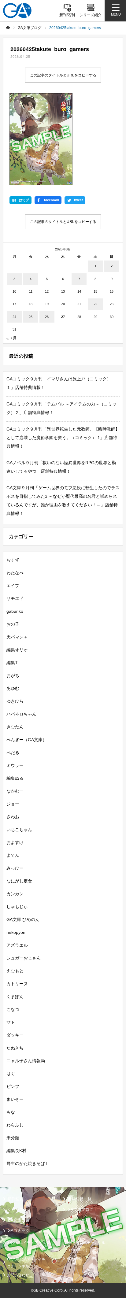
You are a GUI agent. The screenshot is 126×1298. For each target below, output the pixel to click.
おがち (12, 675)
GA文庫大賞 (18, 1220)
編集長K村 (16, 1150)
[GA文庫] (17, 10)
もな (10, 1112)
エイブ (12, 585)
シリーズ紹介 (19, 1209)
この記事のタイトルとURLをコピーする (63, 75)
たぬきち (15, 1047)
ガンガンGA (78, 1230)
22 (95, 304)
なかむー (15, 791)
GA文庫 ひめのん (22, 919)
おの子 (12, 624)
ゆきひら (15, 701)
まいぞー (15, 1099)
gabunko (14, 611)
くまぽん (15, 996)
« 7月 (11, 338)
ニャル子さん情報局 (25, 1060)
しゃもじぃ (17, 906)
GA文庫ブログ (80, 1209)
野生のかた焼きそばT (27, 1163)
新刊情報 (16, 1199)
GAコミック (18, 1230)
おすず (12, 559)
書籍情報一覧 (79, 1199)
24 (14, 317)
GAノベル (76, 1220)
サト (10, 1022)
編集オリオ (17, 649)
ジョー (12, 803)
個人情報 (74, 1259)
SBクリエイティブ (22, 1243)
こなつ (12, 1009)
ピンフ (12, 1086)
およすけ (15, 842)
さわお (12, 816)
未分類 (12, 1137)
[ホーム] (8, 28)
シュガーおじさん (23, 958)
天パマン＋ (17, 636)
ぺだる (12, 752)
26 (47, 317)
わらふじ (15, 1124)
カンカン (15, 893)
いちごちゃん (19, 829)
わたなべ (15, 572)
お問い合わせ (18, 1275)
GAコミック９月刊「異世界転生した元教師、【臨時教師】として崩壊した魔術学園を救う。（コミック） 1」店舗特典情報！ (63, 438)
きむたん (15, 726)
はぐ (10, 1073)
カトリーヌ (17, 983)
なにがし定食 (19, 880)
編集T (12, 662)
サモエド (15, 598)
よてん (12, 855)
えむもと (15, 970)
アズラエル (17, 945)
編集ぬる (15, 778)
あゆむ (12, 688)
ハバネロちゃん (21, 714)
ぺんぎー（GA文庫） (26, 739)
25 (30, 317)
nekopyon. (16, 932)
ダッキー (15, 1035)
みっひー (15, 868)
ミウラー (15, 765)
